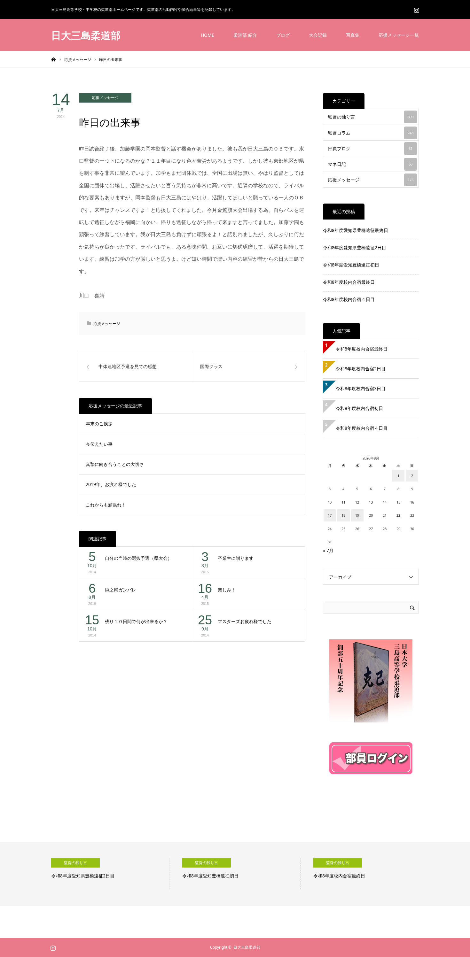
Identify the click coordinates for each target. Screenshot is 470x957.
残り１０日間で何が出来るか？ (136, 621)
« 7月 (328, 550)
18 (343, 515)
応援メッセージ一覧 (399, 35)
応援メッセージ (105, 97)
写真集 (352, 35)
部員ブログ (370, 148)
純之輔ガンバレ (120, 590)
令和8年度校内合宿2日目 (361, 369)
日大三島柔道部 (86, 35)
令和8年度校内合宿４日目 (349, 299)
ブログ (283, 35)
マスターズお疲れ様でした (244, 621)
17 (330, 515)
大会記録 (318, 35)
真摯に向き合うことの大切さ (115, 464)
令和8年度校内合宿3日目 (361, 388)
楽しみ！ (227, 590)
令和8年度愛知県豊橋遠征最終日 (355, 230)
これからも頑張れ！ (106, 505)
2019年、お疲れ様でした (111, 484)
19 (357, 515)
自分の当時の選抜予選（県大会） (138, 558)
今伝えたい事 (99, 444)
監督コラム (370, 133)
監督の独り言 (370, 117)
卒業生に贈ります (236, 558)
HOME (207, 35)
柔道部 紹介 (245, 35)
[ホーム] (53, 59)
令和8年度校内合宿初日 (362, 408)
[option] (110, 874)
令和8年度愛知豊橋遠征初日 (351, 265)
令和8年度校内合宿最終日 (349, 282)
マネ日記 (370, 164)
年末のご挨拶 (99, 424)
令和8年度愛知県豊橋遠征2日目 (354, 247)
